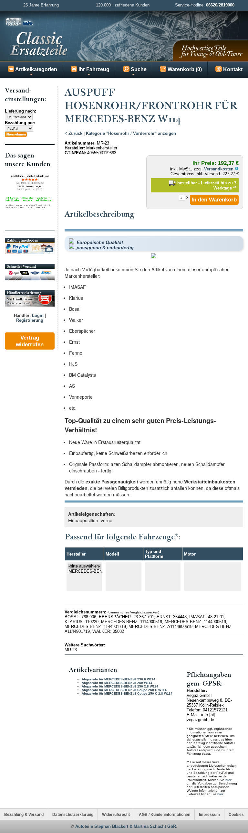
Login (38, 315)
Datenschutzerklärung (72, 814)
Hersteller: (75, 148)
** (234, 188)
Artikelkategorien (35, 69)
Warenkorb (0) (184, 69)
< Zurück (73, 133)
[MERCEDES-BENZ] (84, 571)
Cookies (236, 814)
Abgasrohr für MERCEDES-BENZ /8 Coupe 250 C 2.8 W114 (127, 693)
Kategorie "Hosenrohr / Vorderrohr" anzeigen (131, 133)
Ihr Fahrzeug (93, 69)
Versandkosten (219, 169)
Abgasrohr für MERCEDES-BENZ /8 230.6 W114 (118, 679)
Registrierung (29, 320)
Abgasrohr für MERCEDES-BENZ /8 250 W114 (117, 683)
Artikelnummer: (80, 143)
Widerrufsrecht (116, 814)
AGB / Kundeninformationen (164, 814)
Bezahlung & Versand (24, 814)
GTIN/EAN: (75, 152)
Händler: (22, 315)
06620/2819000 (220, 5)
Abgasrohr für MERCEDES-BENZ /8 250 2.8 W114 (120, 686)
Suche (138, 69)
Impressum (209, 814)
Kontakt (232, 69)
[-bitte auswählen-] (84, 566)
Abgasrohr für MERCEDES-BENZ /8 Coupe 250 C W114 (124, 690)
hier (228, 780)
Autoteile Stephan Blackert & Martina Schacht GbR (125, 826)
